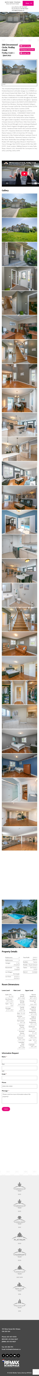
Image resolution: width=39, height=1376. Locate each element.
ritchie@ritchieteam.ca (18, 10)
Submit (6, 1109)
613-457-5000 (12, 1337)
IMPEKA (29, 1373)
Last (3, 1071)
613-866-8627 (24, 8)
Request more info (28, 49)
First (3, 1064)
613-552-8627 (23, 7)
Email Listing (26, 46)
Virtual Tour (25, 53)
